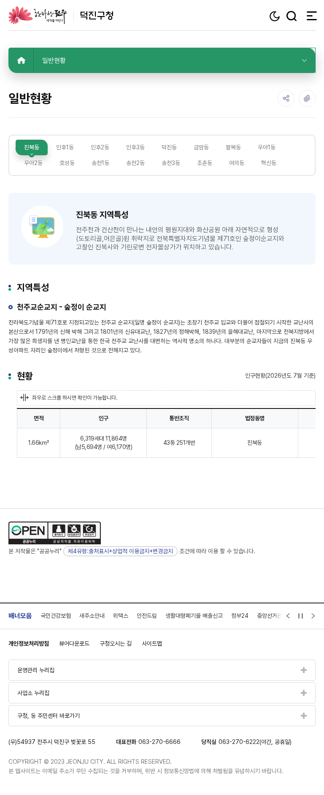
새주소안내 (92, 615)
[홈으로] (21, 60)
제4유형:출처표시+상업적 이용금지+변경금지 (120, 551)
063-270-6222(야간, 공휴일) (255, 741)
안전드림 (147, 615)
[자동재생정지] (300, 616)
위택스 (120, 615)
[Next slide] (313, 616)
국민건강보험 (55, 615)
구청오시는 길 (116, 643)
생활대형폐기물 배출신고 (194, 615)
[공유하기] (286, 98)
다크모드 (276, 16)
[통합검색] (291, 16)
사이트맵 (152, 643)
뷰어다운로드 (74, 643)
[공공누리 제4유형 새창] (54, 533)
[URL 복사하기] (307, 98)
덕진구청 (60, 15)
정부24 (239, 615)
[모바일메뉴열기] (309, 16)
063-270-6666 (159, 741)
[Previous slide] (288, 616)
